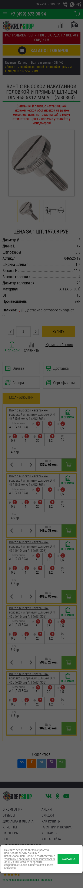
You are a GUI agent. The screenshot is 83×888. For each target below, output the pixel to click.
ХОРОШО (68, 858)
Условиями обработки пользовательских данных (29, 860)
